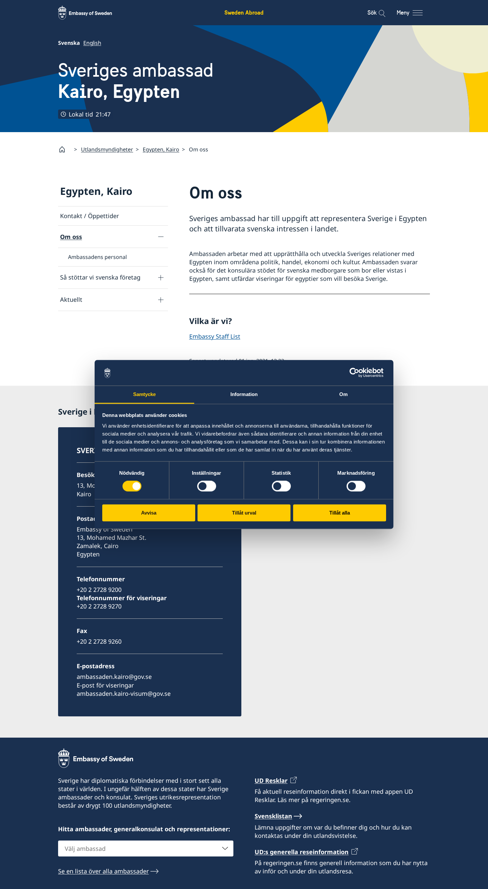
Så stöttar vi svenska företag (100, 277)
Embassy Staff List (214, 336)
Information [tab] (244, 394)
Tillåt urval (244, 513)
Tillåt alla (339, 513)
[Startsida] (64, 149)
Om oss (71, 237)
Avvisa (148, 513)
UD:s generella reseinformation (302, 852)
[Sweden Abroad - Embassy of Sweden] (91, 12)
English (92, 42)
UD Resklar (271, 780)
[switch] (206, 486)
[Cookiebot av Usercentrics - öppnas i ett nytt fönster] (357, 373)
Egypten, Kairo (161, 149)
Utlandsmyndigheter (107, 149)
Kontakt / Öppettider (89, 216)
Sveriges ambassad (135, 81)
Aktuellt (71, 299)
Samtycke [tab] (144, 394)
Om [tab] (343, 394)
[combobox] (145, 848)
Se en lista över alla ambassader (103, 871)
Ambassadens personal (97, 257)
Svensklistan (273, 816)
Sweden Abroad (244, 12)
